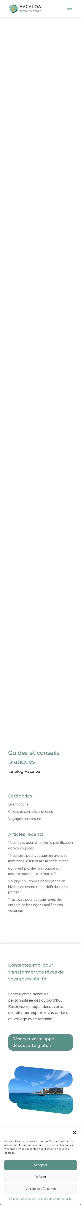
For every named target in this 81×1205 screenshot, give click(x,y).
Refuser (40, 1177)
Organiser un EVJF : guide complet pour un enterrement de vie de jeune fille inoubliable (39, 654)
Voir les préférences (40, 1189)
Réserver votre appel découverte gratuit (34, 1042)
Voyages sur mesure (24, 819)
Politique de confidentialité (54, 1198)
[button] (74, 1133)
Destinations (18, 804)
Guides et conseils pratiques (30, 811)
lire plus (19, 154)
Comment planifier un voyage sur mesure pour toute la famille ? (40, 368)
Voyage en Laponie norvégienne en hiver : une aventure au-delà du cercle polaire (38, 886)
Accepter (41, 1165)
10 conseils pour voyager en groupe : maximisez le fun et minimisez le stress (37, 225)
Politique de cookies (22, 1198)
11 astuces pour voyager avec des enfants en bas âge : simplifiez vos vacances (38, 511)
